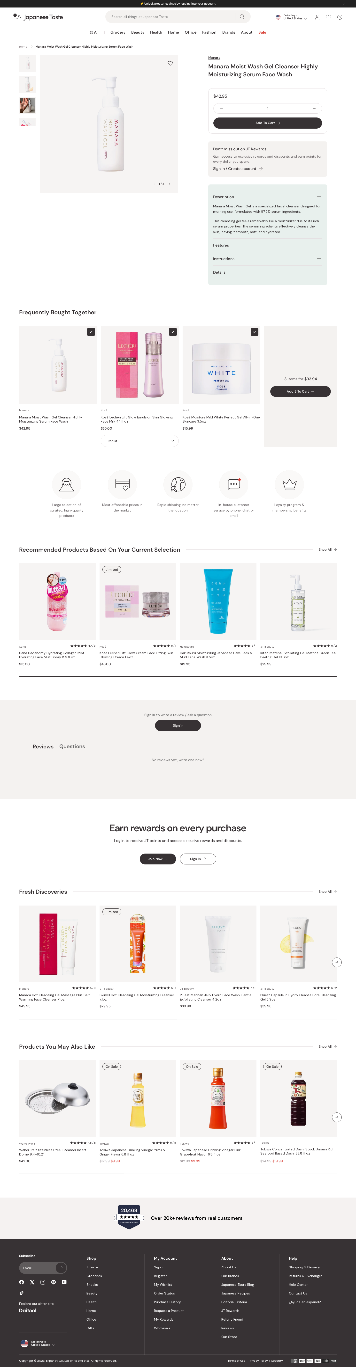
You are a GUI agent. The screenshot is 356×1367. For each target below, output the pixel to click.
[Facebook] (21, 1282)
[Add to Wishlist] (170, 63)
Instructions (223, 258)
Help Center (298, 1284)
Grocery (117, 32)
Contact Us (298, 1293)
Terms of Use (236, 1361)
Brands (228, 32)
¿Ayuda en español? (305, 1302)
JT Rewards (230, 1311)
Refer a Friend (232, 1319)
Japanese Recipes (235, 1293)
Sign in (178, 725)
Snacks (92, 1284)
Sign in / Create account (234, 168)
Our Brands (230, 1276)
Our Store (229, 1337)
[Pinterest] (53, 1282)
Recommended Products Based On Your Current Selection (99, 549)
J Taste (92, 1267)
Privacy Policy (258, 1361)
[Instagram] (42, 1282)
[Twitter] (32, 1282)
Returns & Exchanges (306, 1276)
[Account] (317, 17)
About (247, 32)
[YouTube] (64, 1282)
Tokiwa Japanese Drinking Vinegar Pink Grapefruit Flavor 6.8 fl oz (210, 1152)
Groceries (94, 1276)
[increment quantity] (314, 108)
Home (173, 32)
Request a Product (169, 1311)
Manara (214, 57)
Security (277, 1361)
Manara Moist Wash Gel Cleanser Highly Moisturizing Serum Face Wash (50, 419)
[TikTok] (21, 1292)
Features (221, 245)
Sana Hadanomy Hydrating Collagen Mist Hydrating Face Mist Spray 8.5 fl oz (51, 655)
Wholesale (162, 1328)
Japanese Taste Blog (237, 1284)
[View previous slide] (154, 184)
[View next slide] (169, 184)
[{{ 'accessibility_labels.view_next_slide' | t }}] (337, 962)
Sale (262, 32)
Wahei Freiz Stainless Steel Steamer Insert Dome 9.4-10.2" (52, 1152)
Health (156, 32)
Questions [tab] (72, 747)
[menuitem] (94, 32)
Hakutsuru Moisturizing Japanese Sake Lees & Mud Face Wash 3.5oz (216, 655)
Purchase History (167, 1302)
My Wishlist (163, 1284)
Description (223, 196)
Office (190, 32)
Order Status (164, 1293)
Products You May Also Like (57, 1046)
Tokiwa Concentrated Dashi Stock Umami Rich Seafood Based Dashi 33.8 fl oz (297, 1151)
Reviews (227, 1328)
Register (160, 1276)
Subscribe (61, 1268)
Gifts (90, 1328)
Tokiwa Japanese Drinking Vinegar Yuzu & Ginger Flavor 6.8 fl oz (132, 1152)
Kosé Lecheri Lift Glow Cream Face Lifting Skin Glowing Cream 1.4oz (136, 655)
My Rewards (163, 1319)
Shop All (325, 549)
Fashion (209, 32)
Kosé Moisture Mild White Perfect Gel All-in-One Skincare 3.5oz (221, 419)
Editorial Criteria (234, 1302)
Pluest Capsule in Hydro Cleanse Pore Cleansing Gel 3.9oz (298, 997)
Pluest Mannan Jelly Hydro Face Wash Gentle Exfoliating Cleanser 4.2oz (215, 997)
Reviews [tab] (43, 747)
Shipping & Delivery (304, 1267)
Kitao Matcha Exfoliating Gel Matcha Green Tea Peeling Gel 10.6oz (298, 655)
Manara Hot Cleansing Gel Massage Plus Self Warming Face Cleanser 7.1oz (54, 997)
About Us (228, 1267)
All (96, 32)
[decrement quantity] (221, 108)
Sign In (159, 1267)
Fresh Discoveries (43, 891)
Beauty (137, 32)
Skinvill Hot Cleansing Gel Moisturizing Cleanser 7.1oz (137, 997)
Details (219, 272)
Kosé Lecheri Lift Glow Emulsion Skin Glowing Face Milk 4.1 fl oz (137, 419)
